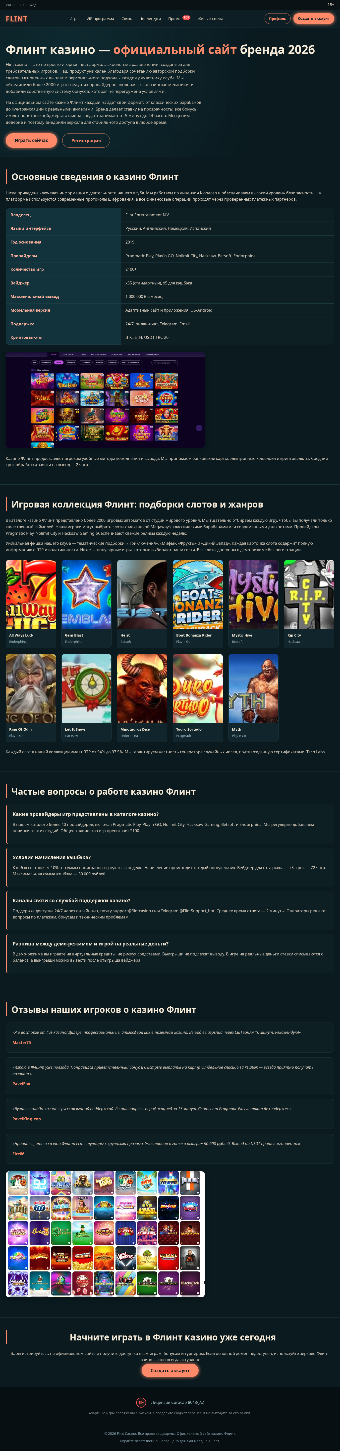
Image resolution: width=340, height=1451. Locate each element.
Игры (74, 18)
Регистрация (86, 140)
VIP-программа (100, 18)
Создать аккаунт (314, 18)
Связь (126, 18)
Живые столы (210, 18)
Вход (32, 5)
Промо (178, 18)
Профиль (277, 18)
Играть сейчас (31, 140)
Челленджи (150, 18)
